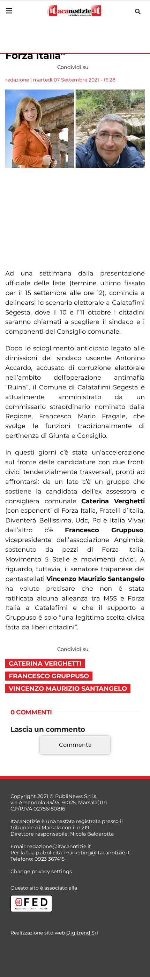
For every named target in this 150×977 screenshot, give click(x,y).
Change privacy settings (41, 871)
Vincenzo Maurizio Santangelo (68, 688)
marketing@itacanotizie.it (97, 853)
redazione (17, 80)
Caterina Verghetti (45, 663)
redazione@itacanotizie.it (59, 846)
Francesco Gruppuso (49, 676)
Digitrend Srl (82, 933)
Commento (25, 755)
